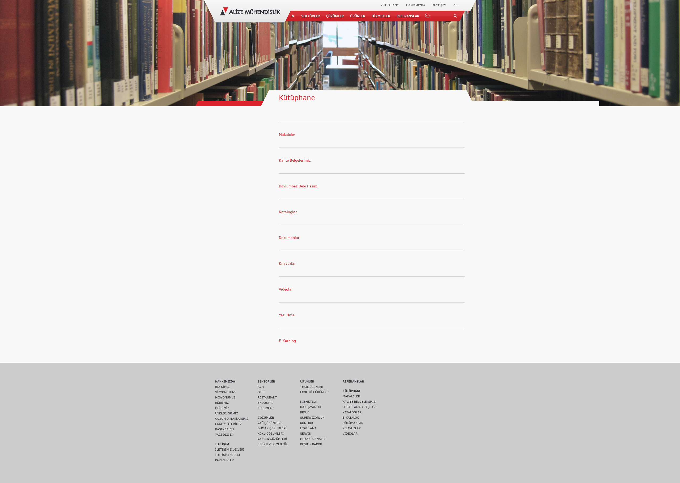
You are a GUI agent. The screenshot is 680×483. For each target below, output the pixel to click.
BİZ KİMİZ (222, 387)
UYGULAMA (308, 428)
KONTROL (307, 423)
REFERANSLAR (408, 16)
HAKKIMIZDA (415, 5)
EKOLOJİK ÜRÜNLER (314, 392)
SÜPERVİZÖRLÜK (312, 417)
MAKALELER (351, 396)
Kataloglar (288, 212)
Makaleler (287, 134)
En (455, 5)
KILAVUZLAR (352, 428)
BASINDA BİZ (225, 429)
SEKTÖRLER (310, 16)
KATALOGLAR (352, 412)
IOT (427, 16)
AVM (261, 387)
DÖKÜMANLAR (353, 423)
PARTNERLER (224, 460)
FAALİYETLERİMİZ (228, 424)
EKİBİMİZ (222, 403)
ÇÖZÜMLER (335, 16)
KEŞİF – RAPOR (311, 444)
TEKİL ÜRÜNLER (311, 387)
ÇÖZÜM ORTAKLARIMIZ (232, 419)
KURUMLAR (266, 408)
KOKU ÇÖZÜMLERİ (271, 433)
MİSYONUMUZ (225, 397)
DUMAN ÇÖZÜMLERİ (272, 428)
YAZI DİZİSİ (224, 434)
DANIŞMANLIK (310, 407)
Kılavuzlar (287, 263)
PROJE (304, 412)
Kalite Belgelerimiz (295, 160)
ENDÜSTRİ (265, 403)
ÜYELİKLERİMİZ (226, 413)
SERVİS (305, 433)
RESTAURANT (267, 397)
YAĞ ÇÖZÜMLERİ (270, 423)
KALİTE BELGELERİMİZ (359, 402)
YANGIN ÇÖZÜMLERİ (272, 439)
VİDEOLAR (350, 433)
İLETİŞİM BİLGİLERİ (229, 449)
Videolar (286, 289)
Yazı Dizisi (287, 315)
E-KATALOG (351, 417)
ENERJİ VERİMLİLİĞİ (272, 444)
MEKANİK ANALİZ (313, 439)
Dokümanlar (289, 237)
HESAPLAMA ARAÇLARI (360, 407)
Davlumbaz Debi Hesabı (298, 186)
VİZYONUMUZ (225, 392)
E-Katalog (287, 340)
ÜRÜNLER (357, 16)
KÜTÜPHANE (390, 5)
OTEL (261, 392)
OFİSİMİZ (222, 408)
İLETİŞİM (439, 5)
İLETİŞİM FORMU (227, 455)
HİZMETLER (381, 16)
